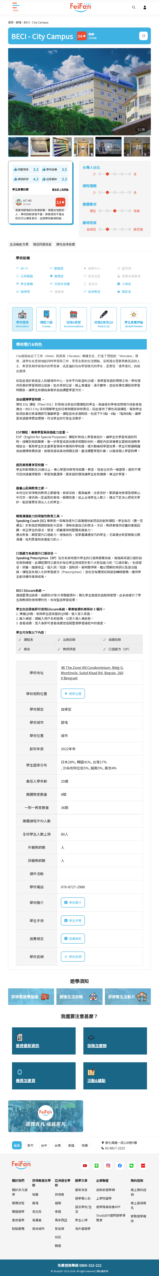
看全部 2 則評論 (60, 189)
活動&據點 (96, 1080)
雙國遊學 (18, 1211)
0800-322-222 (90, 1265)
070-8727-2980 (73, 886)
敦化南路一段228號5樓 (120, 1142)
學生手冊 (75, 920)
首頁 (11, 22)
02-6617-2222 (114, 1148)
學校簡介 (75, 902)
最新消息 (81, 1189)
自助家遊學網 (105, 1189)
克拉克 (36, 1211)
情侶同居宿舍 (42, 244)
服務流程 (18, 1203)
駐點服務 (18, 1228)
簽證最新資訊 (27, 1045)
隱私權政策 (102, 1271)
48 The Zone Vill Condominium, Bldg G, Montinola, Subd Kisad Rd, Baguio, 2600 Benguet (92, 672)
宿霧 (35, 1194)
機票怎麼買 (25, 1080)
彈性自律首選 (65, 244)
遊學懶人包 (83, 1198)
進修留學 (18, 1220)
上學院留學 (104, 1198)
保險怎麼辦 (97, 1045)
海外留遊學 (83, 1228)
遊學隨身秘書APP (108, 1206)
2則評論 (92, 38)
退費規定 (75, 938)
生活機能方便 (19, 244)
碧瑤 (18, 22)
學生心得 (81, 1220)
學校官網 (75, 956)
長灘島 (36, 1220)
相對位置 (75, 693)
